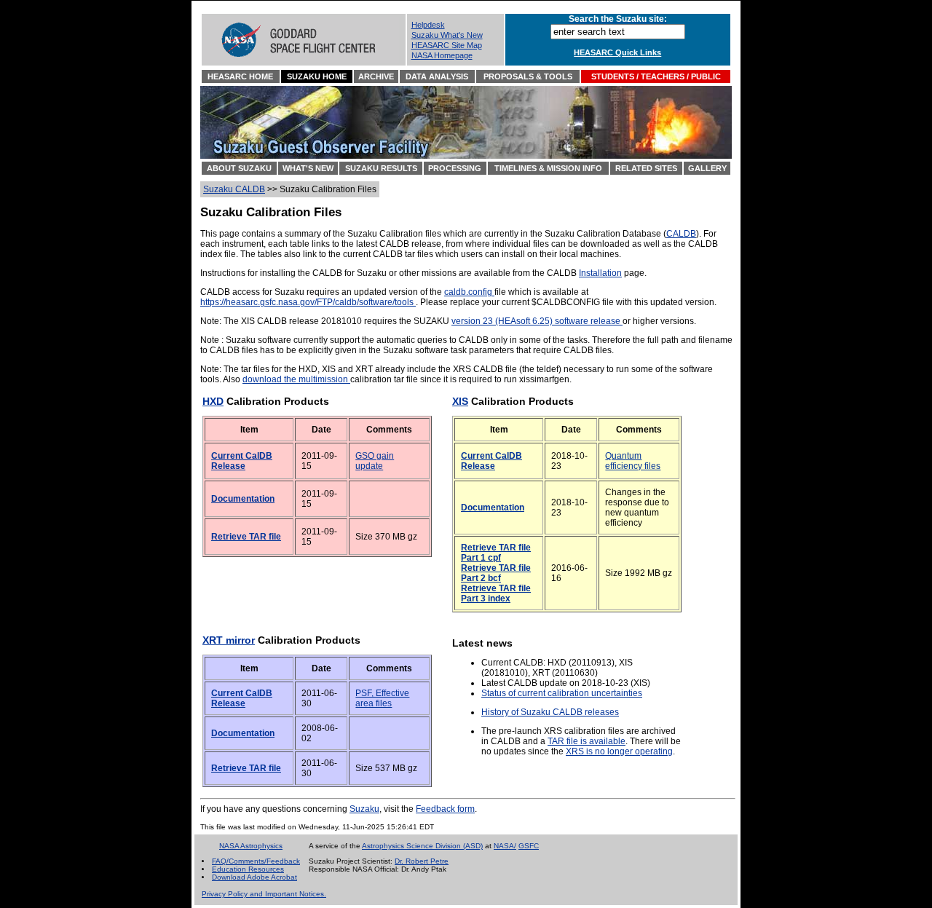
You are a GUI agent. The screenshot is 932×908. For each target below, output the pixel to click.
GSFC (528, 846)
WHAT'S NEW (308, 168)
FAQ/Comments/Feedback (256, 861)
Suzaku (364, 809)
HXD (213, 401)
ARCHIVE (376, 76)
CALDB (681, 234)
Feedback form (445, 809)
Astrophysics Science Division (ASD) (422, 846)
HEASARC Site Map (446, 45)
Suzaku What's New (447, 35)
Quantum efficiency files (632, 461)
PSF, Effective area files (382, 698)
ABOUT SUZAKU (239, 168)
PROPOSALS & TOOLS (527, 76)
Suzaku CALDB (234, 189)
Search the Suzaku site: (618, 19)
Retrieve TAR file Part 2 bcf (496, 573)
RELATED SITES (646, 168)
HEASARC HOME (240, 76)
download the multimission (296, 379)
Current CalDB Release (241, 461)
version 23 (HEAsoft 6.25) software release (537, 321)
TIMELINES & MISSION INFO (548, 168)
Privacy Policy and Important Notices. (264, 894)
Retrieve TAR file (246, 537)
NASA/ (505, 846)
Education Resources (248, 869)
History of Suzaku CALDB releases (550, 712)
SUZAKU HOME (317, 76)
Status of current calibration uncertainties (561, 693)
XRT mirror (228, 640)
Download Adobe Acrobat (254, 877)
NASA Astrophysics (251, 846)
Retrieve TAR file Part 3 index (496, 593)
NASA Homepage (442, 55)
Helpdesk (428, 24)
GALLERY (707, 168)
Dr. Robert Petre (422, 861)
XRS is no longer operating (619, 751)
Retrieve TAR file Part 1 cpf (496, 552)
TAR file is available (586, 741)
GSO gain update (374, 461)
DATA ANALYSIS (437, 76)
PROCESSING (454, 168)
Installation (600, 273)
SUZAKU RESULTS (381, 168)
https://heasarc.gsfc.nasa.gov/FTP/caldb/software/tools (308, 302)
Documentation (243, 499)
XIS (460, 401)
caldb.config (469, 292)
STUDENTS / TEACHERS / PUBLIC (656, 76)
